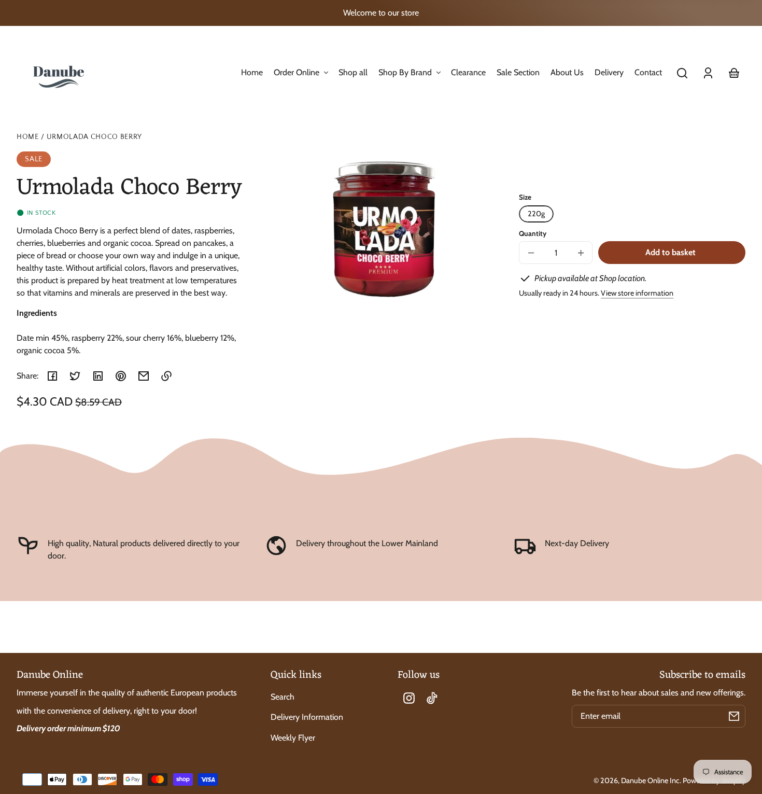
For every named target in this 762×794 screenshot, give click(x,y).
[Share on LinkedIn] (98, 376)
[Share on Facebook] (52, 376)
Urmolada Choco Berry (95, 137)
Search (282, 697)
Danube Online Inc (650, 780)
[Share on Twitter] (75, 376)
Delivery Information (307, 717)
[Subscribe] (734, 716)
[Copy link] (166, 376)
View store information (637, 293)
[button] (682, 73)
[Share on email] (143, 376)
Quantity (532, 233)
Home (28, 137)
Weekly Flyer (293, 738)
